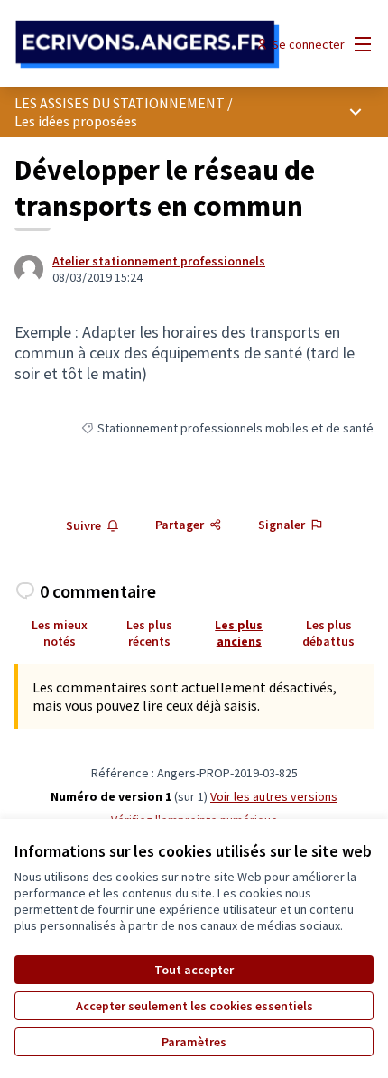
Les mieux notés (60, 633)
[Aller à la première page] (147, 44)
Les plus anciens (239, 633)
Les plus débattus (328, 633)
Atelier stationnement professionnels (158, 261)
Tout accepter (194, 970)
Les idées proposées (75, 121)
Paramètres (194, 1042)
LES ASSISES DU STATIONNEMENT (119, 103)
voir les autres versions (273, 796)
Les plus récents (149, 633)
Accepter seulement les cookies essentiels (194, 1006)
